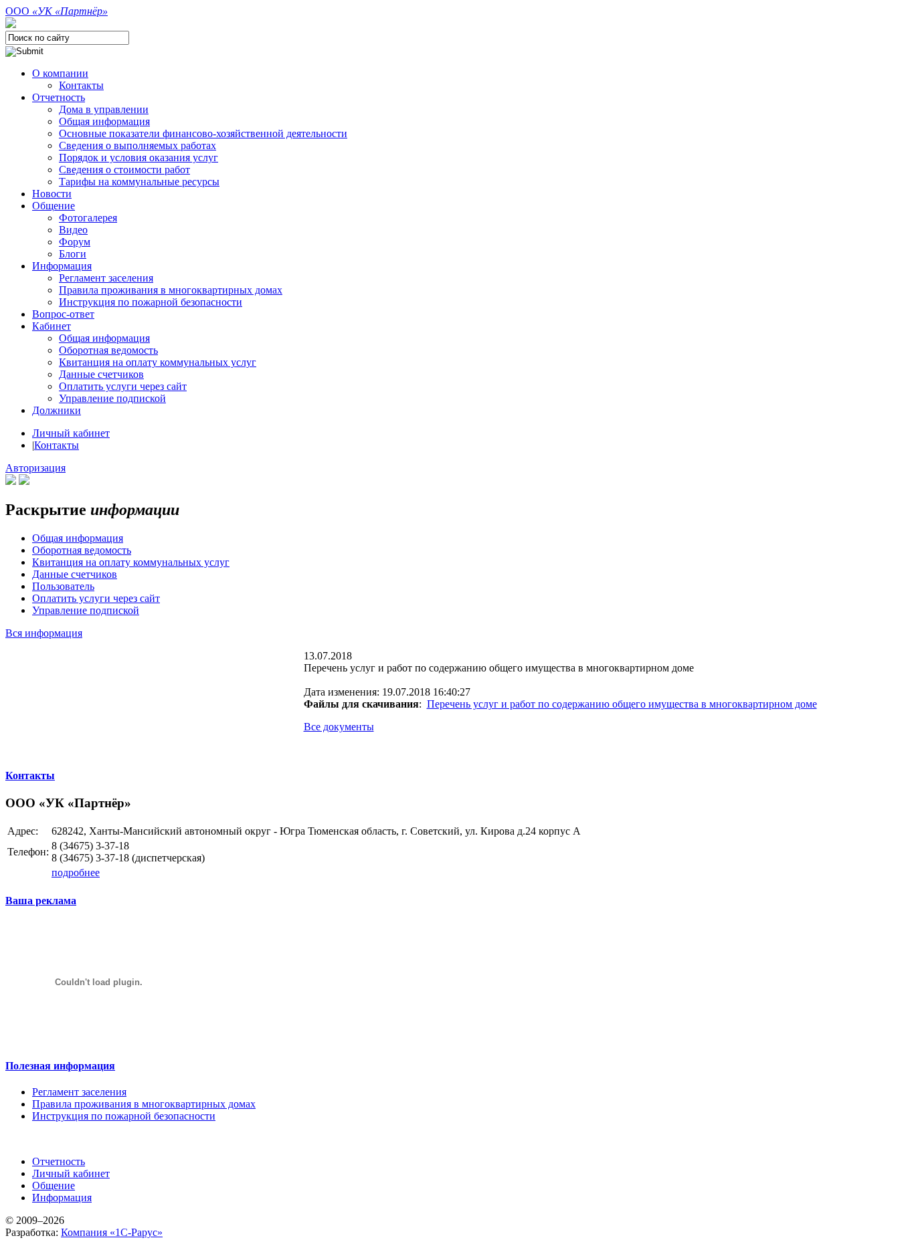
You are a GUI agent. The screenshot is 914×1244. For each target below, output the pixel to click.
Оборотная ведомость (81, 550)
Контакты (56, 445)
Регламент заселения (79, 1092)
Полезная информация (60, 1065)
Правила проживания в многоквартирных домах (144, 1104)
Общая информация (77, 538)
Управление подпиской (85, 610)
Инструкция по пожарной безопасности (123, 1116)
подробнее (76, 872)
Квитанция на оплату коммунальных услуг (131, 562)
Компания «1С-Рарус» (112, 1232)
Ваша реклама (40, 900)
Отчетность (58, 1161)
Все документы (339, 726)
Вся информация (43, 633)
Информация (62, 1197)
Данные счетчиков (74, 574)
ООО (56, 11)
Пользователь (63, 586)
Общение (53, 1185)
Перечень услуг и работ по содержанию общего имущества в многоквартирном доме (622, 704)
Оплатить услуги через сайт (96, 598)
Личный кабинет (71, 433)
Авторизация (35, 468)
